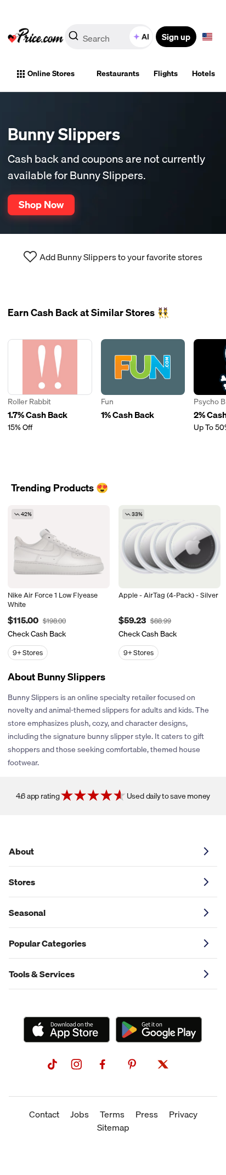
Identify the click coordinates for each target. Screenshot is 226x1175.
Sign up (176, 36)
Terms (112, 1114)
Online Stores (51, 73)
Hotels (203, 73)
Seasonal (27, 912)
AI (145, 37)
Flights (166, 73)
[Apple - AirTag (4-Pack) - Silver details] (169, 546)
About (21, 851)
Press (146, 1114)
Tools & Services (42, 974)
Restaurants (118, 73)
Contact (44, 1114)
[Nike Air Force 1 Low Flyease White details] (59, 546)
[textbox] (207, 36)
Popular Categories (47, 943)
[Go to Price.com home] (36, 36)
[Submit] (73, 39)
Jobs (79, 1114)
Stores (22, 882)
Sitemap (113, 1127)
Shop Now (41, 204)
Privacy (183, 1114)
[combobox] (110, 37)
